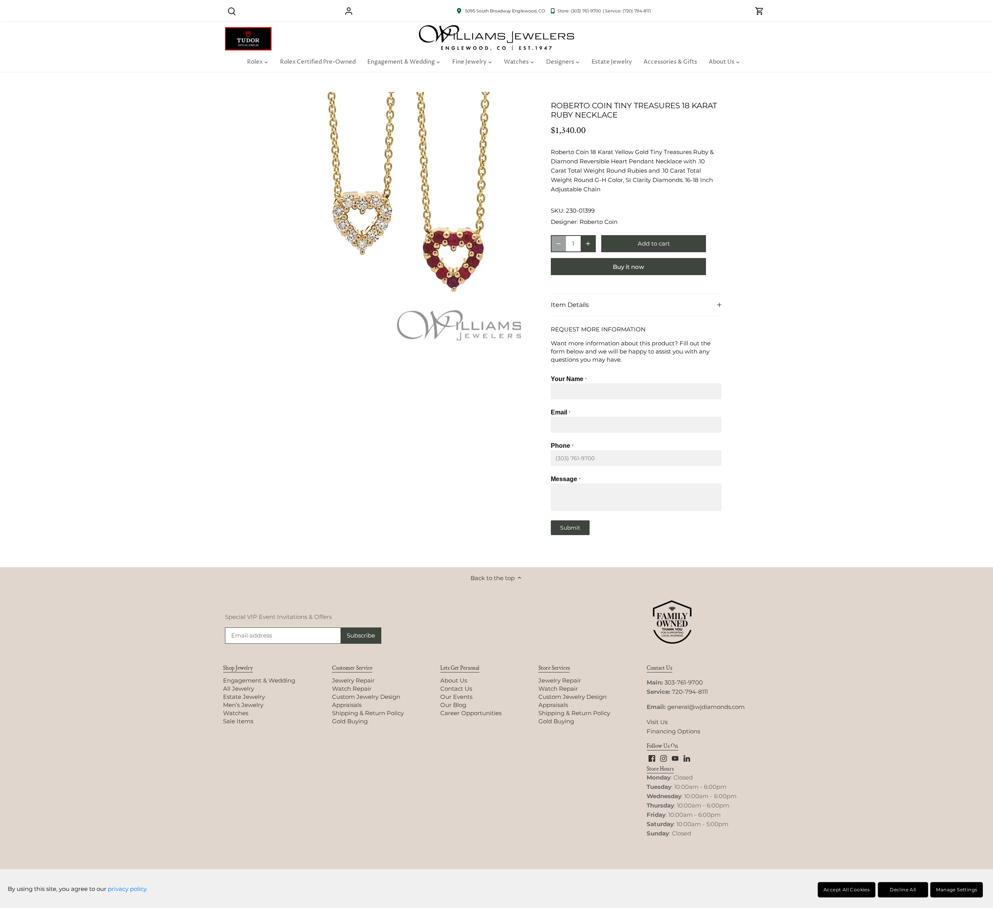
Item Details (570, 304)
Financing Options (673, 731)
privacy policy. (127, 888)
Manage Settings (956, 889)
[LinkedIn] (686, 758)
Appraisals (347, 705)
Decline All (903, 889)
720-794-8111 (690, 691)
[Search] (231, 10)
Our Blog (453, 705)
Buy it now (628, 266)
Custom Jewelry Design (366, 696)
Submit (570, 527)
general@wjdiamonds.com (706, 706)
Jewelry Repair (353, 680)
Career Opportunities (471, 713)
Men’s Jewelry (243, 705)
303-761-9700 (683, 682)
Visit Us (657, 722)
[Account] (348, 10)
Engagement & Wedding (259, 680)
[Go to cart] (759, 10)
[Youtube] (675, 758)
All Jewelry (238, 688)
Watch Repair (352, 688)
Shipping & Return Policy (368, 713)
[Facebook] (652, 758)
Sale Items (238, 721)
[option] (402, 222)
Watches (235, 713)
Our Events (456, 696)
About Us (453, 680)
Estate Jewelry (244, 696)
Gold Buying (350, 721)
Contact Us (456, 688)
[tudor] (248, 31)
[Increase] (588, 244)
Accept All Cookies (846, 889)
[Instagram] (663, 758)
